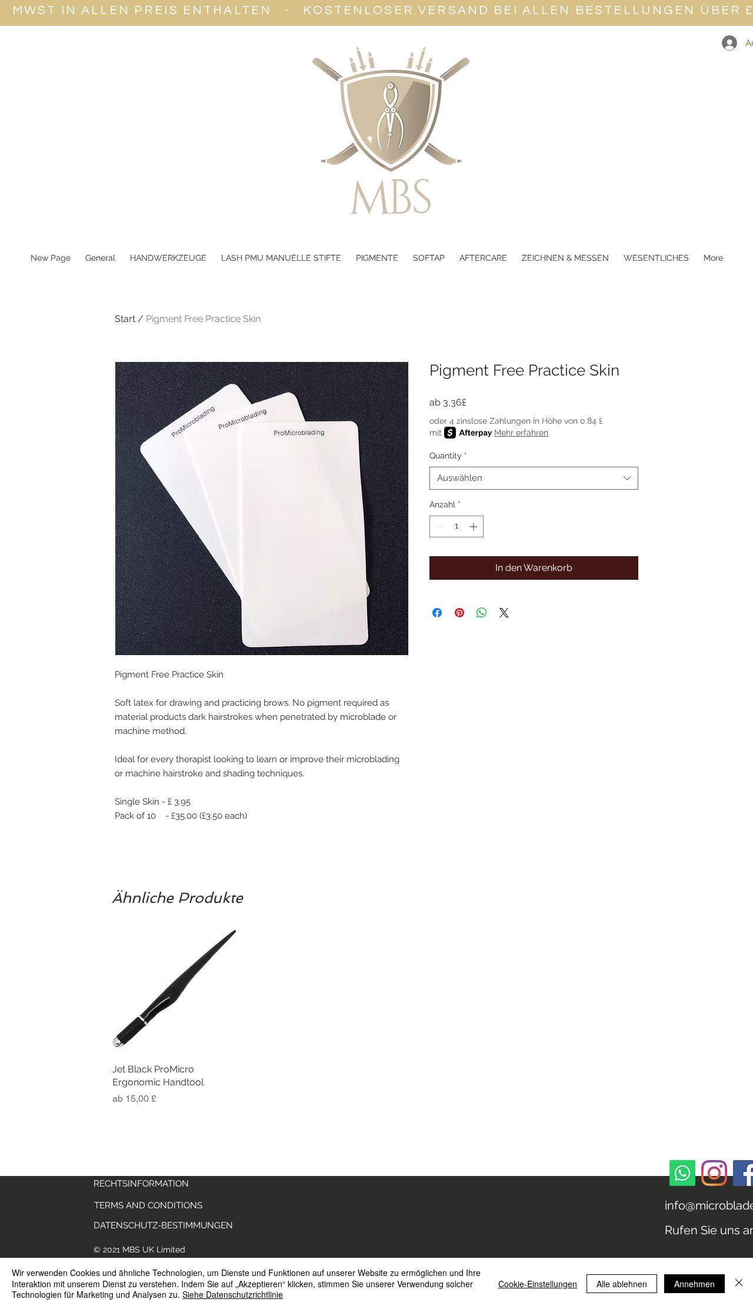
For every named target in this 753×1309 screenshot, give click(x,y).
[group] (376, 1017)
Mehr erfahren (521, 432)
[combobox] (533, 478)
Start (125, 318)
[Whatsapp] (682, 1173)
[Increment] (474, 526)
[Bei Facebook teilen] (437, 613)
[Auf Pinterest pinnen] (459, 613)
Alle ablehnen (622, 1284)
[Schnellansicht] (174, 992)
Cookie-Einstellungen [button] (537, 1284)
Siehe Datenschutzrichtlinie (232, 1294)
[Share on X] (504, 613)
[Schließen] (739, 1283)
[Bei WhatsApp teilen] (482, 613)
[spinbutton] (456, 526)
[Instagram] (714, 1173)
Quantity (448, 455)
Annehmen (694, 1284)
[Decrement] (438, 526)
